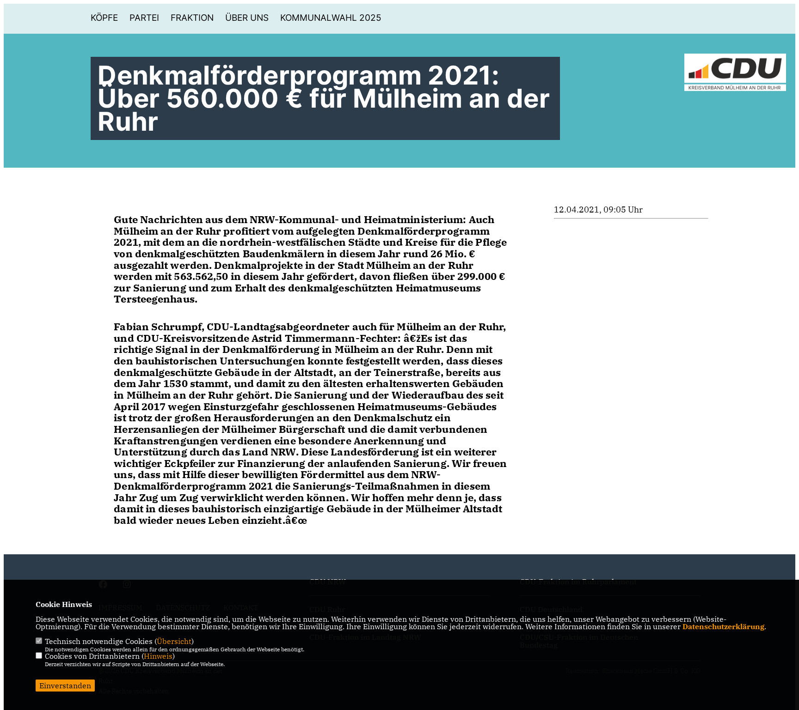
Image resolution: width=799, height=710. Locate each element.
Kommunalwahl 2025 (330, 17)
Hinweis (158, 656)
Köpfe (104, 17)
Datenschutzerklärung (723, 626)
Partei (144, 17)
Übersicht (174, 641)
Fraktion (192, 17)
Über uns (247, 17)
